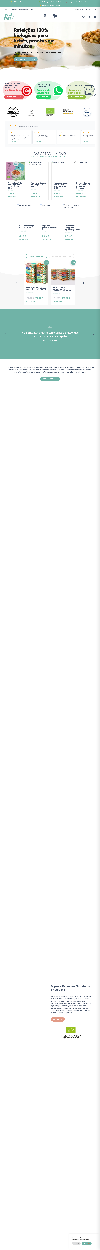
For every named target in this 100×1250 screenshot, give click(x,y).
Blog (31, 10)
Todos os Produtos (61, 256)
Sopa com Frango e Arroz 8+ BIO (26, 226)
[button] (14, 62)
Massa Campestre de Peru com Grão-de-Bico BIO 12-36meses (61, 185)
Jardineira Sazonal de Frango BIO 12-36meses (38, 184)
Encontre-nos (76, 97)
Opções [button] (76, 1243)
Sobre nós (13, 10)
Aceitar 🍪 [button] (87, 1243)
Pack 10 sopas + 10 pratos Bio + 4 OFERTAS (36, 288)
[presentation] (6, 46)
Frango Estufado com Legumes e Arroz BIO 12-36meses (15, 185)
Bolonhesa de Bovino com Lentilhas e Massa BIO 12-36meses (72, 228)
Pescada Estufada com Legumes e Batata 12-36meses (83, 185)
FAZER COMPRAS (14, 97)
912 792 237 (43, 97)
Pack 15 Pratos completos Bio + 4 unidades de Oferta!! (62, 289)
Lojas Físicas (23, 10)
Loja (5, 10)
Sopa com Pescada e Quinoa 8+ (49, 227)
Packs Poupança (36, 256)
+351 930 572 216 (90, 10)
